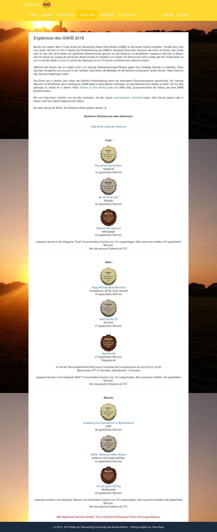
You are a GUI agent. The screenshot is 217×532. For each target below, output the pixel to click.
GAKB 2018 (32, 4)
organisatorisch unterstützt (127, 97)
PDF (125, 248)
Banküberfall (108, 353)
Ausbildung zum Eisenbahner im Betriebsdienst (108, 422)
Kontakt (182, 14)
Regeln (47, 14)
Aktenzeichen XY (109, 319)
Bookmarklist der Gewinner (111, 126)
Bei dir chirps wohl (108, 197)
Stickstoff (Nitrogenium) (108, 228)
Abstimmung (65, 14)
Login (166, 14)
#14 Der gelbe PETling (108, 486)
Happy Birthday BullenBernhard (108, 287)
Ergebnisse (87, 14)
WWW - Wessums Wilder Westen (108, 454)
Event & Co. (127, 14)
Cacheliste (107, 14)
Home (33, 14)
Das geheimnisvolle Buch (108, 165)
